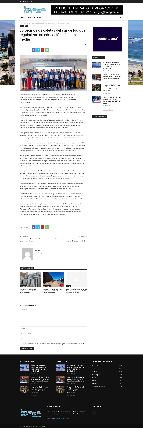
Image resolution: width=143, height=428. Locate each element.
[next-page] (24, 297)
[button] (121, 17)
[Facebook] (34, 50)
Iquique (26, 23)
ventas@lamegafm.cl (62, 418)
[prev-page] (21, 297)
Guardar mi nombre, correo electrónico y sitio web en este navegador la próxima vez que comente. (53, 344)
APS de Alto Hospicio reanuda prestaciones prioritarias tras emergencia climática (28, 290)
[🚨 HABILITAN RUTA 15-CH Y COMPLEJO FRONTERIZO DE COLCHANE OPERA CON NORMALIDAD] (96, 65)
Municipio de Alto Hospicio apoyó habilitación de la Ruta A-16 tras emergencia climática (52, 290)
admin (25, 45)
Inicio (21, 23)
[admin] (21, 45)
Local (26, 26)
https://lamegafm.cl (40, 253)
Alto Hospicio (23, 286)
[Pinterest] (42, 50)
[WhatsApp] (47, 50)
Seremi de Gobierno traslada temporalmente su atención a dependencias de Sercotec (112, 76)
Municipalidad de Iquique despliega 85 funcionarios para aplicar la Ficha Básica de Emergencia (76, 290)
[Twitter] (38, 50)
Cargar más (107, 109)
